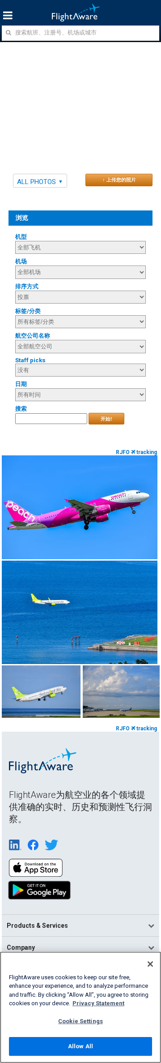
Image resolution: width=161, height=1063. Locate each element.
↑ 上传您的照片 (119, 179)
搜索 (21, 408)
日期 (21, 384)
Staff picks (30, 360)
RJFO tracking (136, 452)
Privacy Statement (98, 1003)
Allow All (80, 1046)
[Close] (150, 964)
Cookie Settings (80, 1021)
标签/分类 (28, 311)
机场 (21, 261)
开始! (106, 418)
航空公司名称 (32, 335)
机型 (21, 236)
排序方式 (26, 286)
